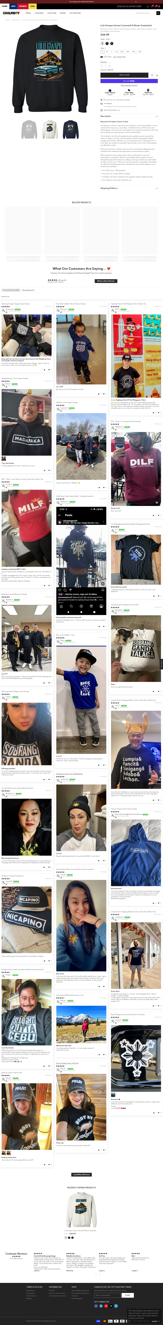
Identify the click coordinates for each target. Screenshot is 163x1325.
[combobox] (145, 13)
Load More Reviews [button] (81, 1175)
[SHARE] (156, 75)
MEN (13, 6)
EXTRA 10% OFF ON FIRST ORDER (129, 6)
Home (7, 20)
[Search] (147, 13)
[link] (23, 257)
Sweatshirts (16, 20)
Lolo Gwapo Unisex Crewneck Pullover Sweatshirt (80, 1231)
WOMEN (23, 6)
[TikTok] (111, 1306)
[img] (57, 280)
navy (72, 1237)
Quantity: (103, 62)
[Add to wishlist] (152, 75)
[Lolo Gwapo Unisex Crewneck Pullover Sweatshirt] (81, 1210)
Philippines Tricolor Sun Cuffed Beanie (69, 774)
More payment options (129, 85)
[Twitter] (116, 1306)
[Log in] (148, 6)
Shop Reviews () (28, 290)
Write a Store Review (106, 281)
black (69, 1237)
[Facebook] (96, 1306)
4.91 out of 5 (62, 280)
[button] (44, 369)
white (65, 1237)
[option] (50, 69)
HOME (4, 6)
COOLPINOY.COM (38, 1321)
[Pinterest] (106, 1306)
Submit (128, 1295)
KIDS (32, 6)
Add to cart (124, 75)
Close (136, 2)
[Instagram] (101, 1306)
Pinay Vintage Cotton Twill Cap (67, 1063)
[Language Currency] (159, 6)
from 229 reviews (16, 1258)
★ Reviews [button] (161, 664)
